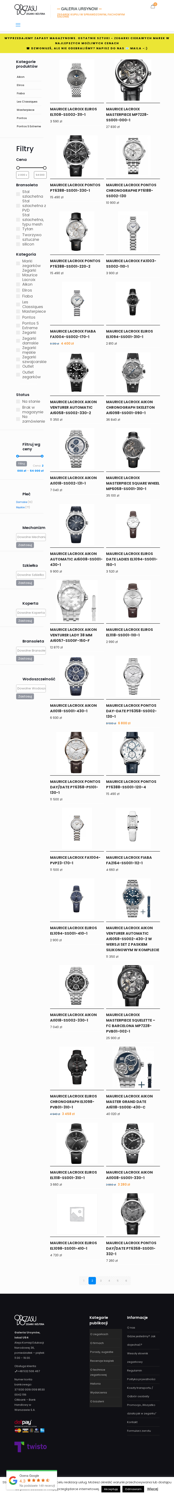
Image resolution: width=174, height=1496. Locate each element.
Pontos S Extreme (29, 126)
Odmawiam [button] (133, 1489)
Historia (95, 1384)
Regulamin (134, 1371)
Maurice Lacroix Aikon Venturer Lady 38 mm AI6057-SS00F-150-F (73, 635)
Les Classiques (27, 102)
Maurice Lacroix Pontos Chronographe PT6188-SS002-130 (131, 190)
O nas (131, 1328)
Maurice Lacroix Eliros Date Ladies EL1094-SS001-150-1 (132, 559)
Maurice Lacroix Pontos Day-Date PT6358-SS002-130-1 (131, 711)
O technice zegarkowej (98, 1372)
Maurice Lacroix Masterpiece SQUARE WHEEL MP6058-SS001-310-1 (133, 483)
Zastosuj (25, 545)
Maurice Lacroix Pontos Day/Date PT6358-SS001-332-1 (131, 1248)
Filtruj (21, 463)
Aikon (20, 77)
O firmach (97, 1343)
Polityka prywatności (141, 1379)
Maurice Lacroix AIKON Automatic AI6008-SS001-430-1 (76, 559)
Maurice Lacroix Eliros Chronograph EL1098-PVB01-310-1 (73, 1102)
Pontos (22, 118)
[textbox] (32, 536)
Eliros (20, 85)
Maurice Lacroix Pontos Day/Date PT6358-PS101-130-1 (75, 787)
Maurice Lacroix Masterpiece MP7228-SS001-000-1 (127, 115)
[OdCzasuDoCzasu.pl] (29, 9)
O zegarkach (99, 1334)
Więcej (152, 1489)
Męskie (20, 507)
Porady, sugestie (101, 1352)
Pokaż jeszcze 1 (29, 383)
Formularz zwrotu (139, 1431)
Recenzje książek (102, 1361)
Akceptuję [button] (111, 1489)
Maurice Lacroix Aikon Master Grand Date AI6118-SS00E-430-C (129, 1102)
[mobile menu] (18, 25)
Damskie (21, 502)
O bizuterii (97, 1401)
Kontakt (132, 1422)
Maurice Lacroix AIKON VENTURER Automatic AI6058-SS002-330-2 (73, 407)
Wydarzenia (98, 1393)
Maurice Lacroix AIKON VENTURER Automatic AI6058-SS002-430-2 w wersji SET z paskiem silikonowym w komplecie (132, 938)
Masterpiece (25, 110)
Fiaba (21, 93)
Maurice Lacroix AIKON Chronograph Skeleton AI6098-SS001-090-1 (130, 407)
